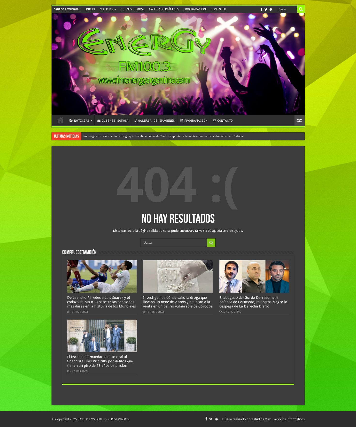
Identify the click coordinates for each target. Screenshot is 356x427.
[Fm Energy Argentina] (178, 64)
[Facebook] (261, 9)
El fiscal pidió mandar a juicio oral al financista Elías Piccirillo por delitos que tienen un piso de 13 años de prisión (100, 361)
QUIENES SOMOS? (132, 9)
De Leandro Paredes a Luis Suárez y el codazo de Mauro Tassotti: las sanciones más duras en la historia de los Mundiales (101, 301)
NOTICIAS (106, 9)
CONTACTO (218, 9)
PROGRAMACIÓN (195, 9)
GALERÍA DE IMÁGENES (164, 9)
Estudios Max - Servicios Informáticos (278, 419)
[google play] (271, 9)
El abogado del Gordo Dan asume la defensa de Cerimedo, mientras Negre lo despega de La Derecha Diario (253, 301)
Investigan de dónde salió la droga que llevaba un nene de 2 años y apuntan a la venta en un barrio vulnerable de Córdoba (163, 136)
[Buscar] (301, 9)
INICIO (90, 9)
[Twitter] (266, 9)
